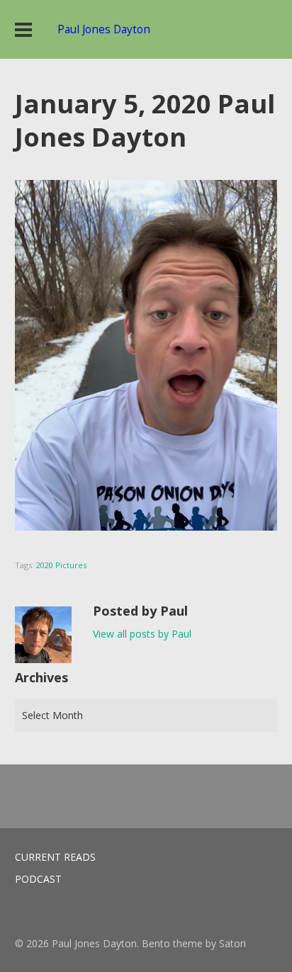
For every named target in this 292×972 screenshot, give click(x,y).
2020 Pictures (61, 565)
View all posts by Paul (142, 633)
